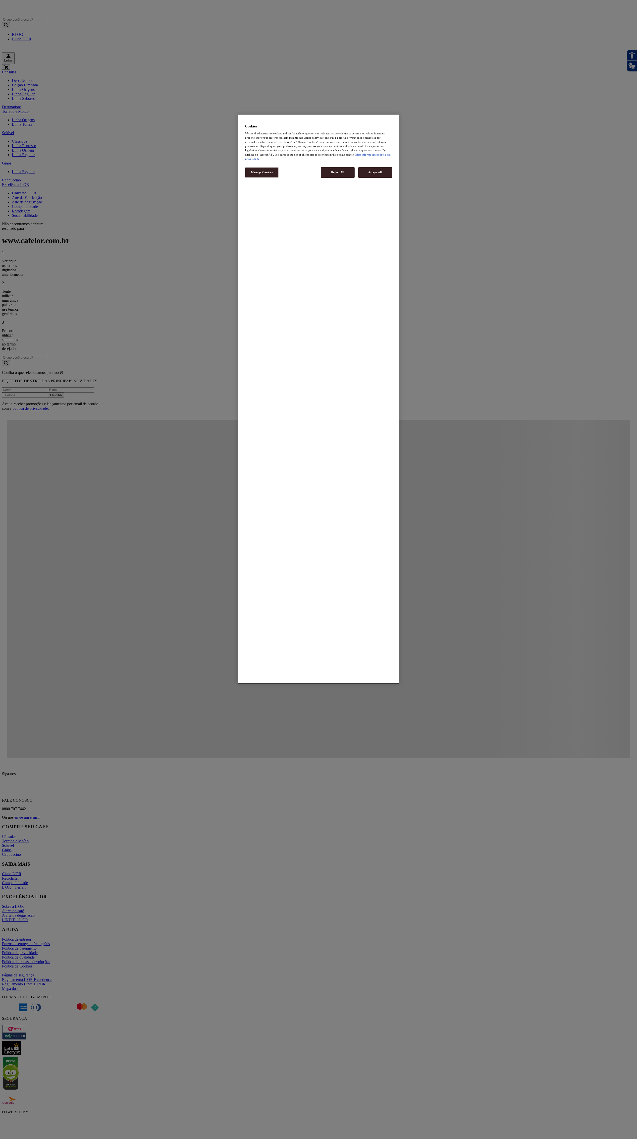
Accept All (375, 172)
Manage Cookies (262, 172)
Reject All (337, 172)
